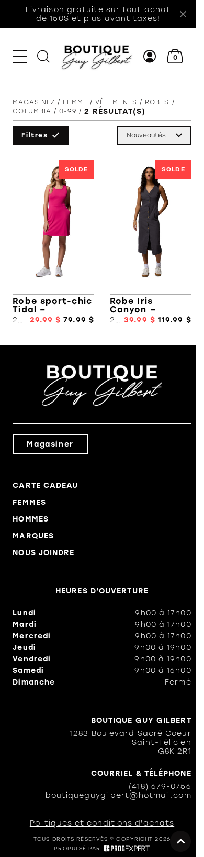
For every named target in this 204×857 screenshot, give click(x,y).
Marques (33, 535)
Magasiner (50, 444)
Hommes (31, 519)
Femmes (29, 502)
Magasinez (34, 102)
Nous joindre (43, 552)
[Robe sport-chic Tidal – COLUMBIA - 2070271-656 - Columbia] (53, 242)
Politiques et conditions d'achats (102, 823)
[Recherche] (43, 56)
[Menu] (20, 56)
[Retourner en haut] (180, 841)
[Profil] (149, 56)
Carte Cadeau (45, 485)
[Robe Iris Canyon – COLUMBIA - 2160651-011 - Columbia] (150, 242)
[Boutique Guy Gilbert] (96, 56)
